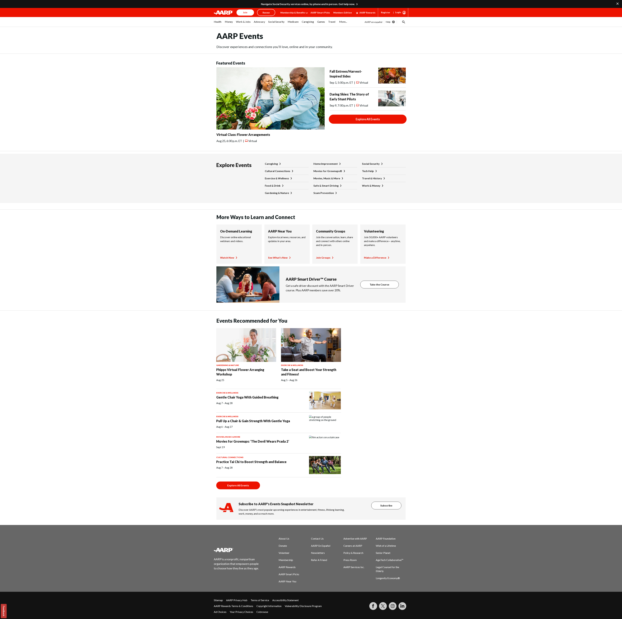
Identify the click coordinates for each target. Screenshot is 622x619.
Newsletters (318, 552)
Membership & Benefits (292, 12)
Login (398, 12)
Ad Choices (220, 611)
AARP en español (373, 22)
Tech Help (368, 171)
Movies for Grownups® (327, 171)
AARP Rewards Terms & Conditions (233, 605)
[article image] (270, 128)
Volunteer (284, 552)
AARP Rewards (367, 12)
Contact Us (317, 538)
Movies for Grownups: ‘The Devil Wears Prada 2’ (252, 441)
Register (385, 12)
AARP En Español (320, 545)
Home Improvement (325, 163)
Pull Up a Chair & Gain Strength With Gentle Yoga (253, 421)
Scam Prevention (323, 192)
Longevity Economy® (388, 578)
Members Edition (342, 12)
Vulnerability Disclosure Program (303, 605)
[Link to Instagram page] (393, 606)
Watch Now (227, 257)
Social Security (371, 163)
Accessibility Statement (285, 600)
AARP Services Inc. (353, 567)
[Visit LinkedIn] (402, 606)
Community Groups (330, 231)
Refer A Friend (319, 559)
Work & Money (371, 185)
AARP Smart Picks (320, 12)
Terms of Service (260, 600)
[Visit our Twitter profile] (383, 606)
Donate (283, 545)
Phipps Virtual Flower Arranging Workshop (240, 372)
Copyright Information (269, 605)
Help (388, 21)
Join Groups (323, 257)
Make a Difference (375, 257)
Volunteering (374, 231)
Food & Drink (273, 185)
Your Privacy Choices (241, 611)
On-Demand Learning (236, 231)
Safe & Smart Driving (326, 185)
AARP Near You (280, 231)
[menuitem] (218, 23)
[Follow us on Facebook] (373, 606)
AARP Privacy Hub (236, 600)
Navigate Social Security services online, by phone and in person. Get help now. (308, 4)
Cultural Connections (277, 171)
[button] (403, 22)
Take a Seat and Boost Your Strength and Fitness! (308, 372)
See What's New (278, 257)
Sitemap (218, 600)
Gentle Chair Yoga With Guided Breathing (247, 397)
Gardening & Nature (277, 192)
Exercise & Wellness (277, 178)
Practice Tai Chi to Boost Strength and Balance (251, 462)
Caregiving (271, 163)
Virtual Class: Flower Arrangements (243, 135)
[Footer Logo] (236, 550)
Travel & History (372, 178)
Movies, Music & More (326, 178)
